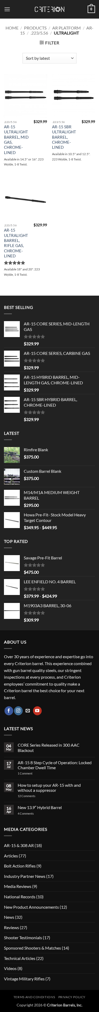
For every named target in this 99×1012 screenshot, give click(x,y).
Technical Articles (19, 958)
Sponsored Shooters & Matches (32, 947)
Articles (11, 855)
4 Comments (30, 813)
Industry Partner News (24, 876)
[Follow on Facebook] (8, 710)
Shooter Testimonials (23, 937)
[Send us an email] (27, 710)
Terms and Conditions (34, 997)
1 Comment (32, 773)
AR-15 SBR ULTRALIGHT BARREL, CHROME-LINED (64, 137)
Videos (10, 968)
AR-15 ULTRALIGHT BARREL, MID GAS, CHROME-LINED (16, 139)
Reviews (11, 927)
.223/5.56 (39, 32)
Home (12, 27)
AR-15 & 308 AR (19, 845)
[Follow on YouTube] (37, 710)
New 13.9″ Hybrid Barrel (40, 807)
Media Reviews (17, 886)
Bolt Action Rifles (20, 865)
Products (35, 27)
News (9, 917)
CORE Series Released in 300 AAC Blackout (48, 747)
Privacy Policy (72, 997)
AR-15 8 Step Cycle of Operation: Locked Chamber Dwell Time (55, 765)
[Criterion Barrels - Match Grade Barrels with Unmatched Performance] (49, 9)
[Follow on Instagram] (18, 710)
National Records (19, 896)
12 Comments (33, 796)
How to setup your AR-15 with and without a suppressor (49, 788)
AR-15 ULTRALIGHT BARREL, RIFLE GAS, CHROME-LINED (16, 243)
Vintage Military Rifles (24, 978)
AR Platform (66, 27)
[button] (7, 9)
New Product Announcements (31, 906)
